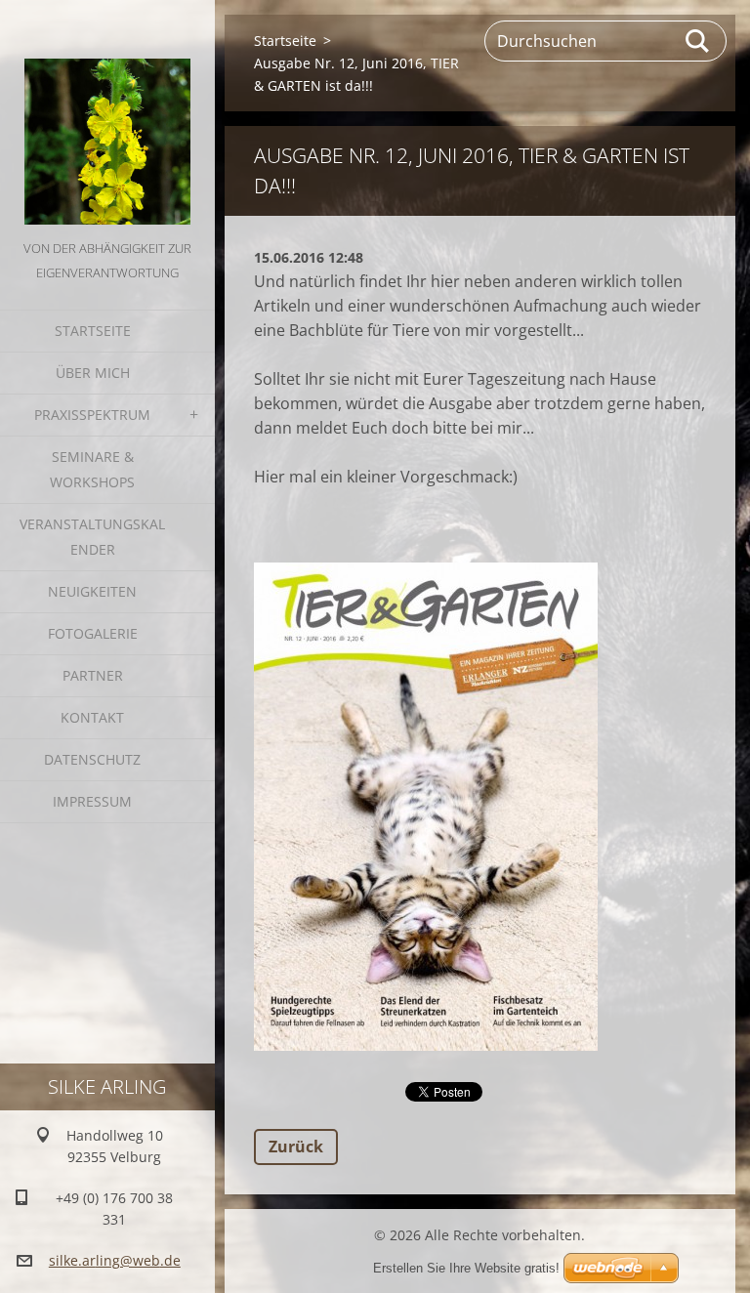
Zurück (296, 1146)
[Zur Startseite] (107, 118)
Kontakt (92, 717)
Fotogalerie (93, 633)
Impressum (92, 801)
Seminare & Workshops (92, 469)
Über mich (93, 372)
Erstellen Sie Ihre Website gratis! (466, 1268)
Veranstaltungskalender (92, 537)
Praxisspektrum (92, 414)
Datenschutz (92, 759)
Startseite (93, 330)
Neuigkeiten (92, 591)
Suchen (698, 41)
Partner (92, 675)
